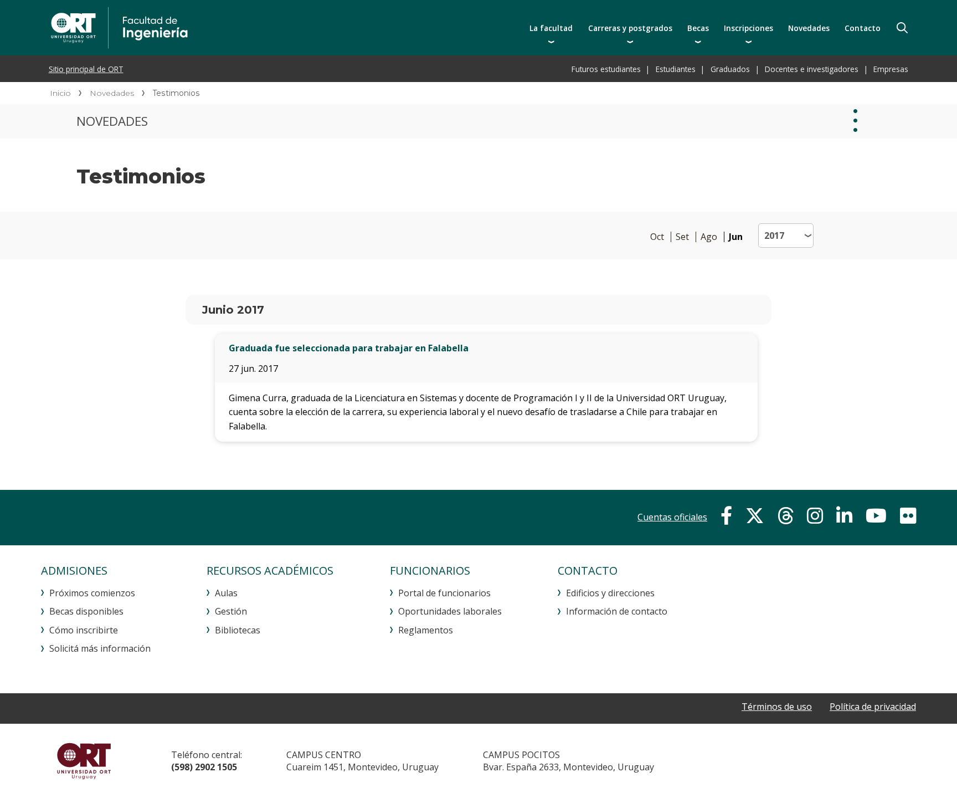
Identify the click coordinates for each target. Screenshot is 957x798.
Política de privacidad (873, 706)
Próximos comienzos (92, 593)
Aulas (226, 593)
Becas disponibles (86, 611)
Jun (736, 237)
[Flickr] (908, 516)
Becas (698, 28)
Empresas (890, 69)
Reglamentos (425, 630)
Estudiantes (676, 69)
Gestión (231, 611)
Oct (657, 237)
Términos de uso (777, 706)
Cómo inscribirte (83, 630)
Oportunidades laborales (450, 611)
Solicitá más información (100, 648)
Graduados (730, 69)
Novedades (809, 28)
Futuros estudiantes (606, 69)
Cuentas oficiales (672, 517)
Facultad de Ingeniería (233, 27)
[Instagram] (815, 516)
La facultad (551, 28)
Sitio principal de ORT (86, 69)
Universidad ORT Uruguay (84, 760)
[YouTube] (876, 516)
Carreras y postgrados (630, 28)
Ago (709, 237)
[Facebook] (726, 516)
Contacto (863, 28)
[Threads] (786, 516)
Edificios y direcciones (610, 593)
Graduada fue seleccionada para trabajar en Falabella (349, 348)
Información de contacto (616, 611)
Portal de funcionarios (444, 593)
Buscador (902, 28)
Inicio (60, 93)
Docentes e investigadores (811, 69)
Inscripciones (748, 28)
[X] (754, 516)
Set (682, 237)
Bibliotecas (237, 630)
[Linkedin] (844, 516)
